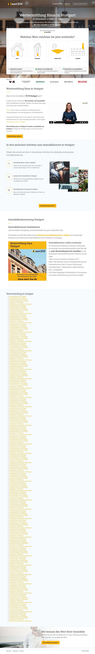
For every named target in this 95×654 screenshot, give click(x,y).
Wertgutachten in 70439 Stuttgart (16, 526)
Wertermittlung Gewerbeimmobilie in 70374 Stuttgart (20, 481)
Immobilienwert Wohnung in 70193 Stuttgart (18, 413)
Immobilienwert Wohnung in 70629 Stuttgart (18, 618)
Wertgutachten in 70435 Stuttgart (16, 507)
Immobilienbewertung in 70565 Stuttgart (17, 557)
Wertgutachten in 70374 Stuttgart (16, 479)
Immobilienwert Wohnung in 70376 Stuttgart (18, 487)
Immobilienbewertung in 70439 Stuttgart (17, 520)
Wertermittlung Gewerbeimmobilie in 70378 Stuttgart (20, 500)
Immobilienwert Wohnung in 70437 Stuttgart (18, 515)
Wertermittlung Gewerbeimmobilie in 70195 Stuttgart (20, 425)
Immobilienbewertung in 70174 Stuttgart (17, 305)
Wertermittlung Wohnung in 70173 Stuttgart (18, 299)
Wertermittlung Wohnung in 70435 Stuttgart (18, 504)
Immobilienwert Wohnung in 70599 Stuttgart (18, 599)
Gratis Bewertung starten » (50, 642)
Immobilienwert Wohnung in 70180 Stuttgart (18, 338)
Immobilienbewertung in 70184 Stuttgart (17, 352)
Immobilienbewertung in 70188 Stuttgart (17, 371)
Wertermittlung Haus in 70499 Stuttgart (17, 540)
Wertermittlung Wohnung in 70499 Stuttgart (18, 542)
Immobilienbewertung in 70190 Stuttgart (17, 380)
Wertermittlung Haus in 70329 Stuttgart (17, 456)
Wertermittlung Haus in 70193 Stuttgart (17, 409)
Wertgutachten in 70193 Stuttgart (16, 414)
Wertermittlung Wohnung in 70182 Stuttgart (18, 346)
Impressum (8, 651)
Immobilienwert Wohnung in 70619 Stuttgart (18, 608)
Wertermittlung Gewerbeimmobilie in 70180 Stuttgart (20, 341)
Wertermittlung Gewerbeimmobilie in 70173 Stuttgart (20, 304)
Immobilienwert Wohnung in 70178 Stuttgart (18, 329)
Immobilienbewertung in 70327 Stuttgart (17, 445)
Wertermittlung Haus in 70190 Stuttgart (17, 381)
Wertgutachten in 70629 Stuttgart (16, 619)
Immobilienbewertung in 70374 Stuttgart (17, 473)
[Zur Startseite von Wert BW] (15, 4)
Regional (67, 4)
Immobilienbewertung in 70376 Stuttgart (17, 482)
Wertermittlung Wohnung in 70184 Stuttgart (18, 355)
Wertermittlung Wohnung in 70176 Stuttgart (18, 318)
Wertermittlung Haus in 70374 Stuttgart (17, 475)
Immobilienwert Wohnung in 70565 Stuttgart (18, 562)
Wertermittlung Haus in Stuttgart (15, 122)
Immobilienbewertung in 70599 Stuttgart (17, 594)
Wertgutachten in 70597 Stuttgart (16, 591)
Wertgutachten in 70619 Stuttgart (16, 610)
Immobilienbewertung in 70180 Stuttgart (17, 333)
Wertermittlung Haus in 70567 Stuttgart (17, 568)
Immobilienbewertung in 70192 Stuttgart (17, 399)
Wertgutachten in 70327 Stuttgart (16, 451)
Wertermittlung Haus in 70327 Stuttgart (17, 447)
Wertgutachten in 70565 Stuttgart (16, 563)
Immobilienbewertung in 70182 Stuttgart (17, 343)
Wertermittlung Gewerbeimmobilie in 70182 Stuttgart (20, 350)
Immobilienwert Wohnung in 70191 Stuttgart (18, 394)
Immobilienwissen (57, 4)
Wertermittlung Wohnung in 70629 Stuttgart (18, 616)
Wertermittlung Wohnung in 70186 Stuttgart (18, 364)
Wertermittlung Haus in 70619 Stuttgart (17, 605)
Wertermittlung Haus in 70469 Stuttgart (17, 531)
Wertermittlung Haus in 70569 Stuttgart (17, 577)
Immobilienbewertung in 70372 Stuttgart (17, 464)
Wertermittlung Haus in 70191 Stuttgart (17, 391)
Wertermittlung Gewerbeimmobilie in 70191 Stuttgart (20, 397)
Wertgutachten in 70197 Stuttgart (16, 433)
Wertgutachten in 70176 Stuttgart (16, 321)
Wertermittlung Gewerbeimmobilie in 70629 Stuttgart (20, 621)
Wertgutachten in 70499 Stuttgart (16, 545)
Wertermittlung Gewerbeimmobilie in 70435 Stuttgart (20, 509)
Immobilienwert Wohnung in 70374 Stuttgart (18, 478)
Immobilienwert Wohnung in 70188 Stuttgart (18, 375)
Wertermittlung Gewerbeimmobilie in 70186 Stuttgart (20, 369)
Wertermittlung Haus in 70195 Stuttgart (17, 419)
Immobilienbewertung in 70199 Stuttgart (17, 436)
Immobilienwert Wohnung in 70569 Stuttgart (18, 580)
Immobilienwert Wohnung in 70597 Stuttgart (18, 590)
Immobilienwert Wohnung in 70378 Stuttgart (18, 496)
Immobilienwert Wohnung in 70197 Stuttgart (18, 431)
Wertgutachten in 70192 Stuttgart (16, 405)
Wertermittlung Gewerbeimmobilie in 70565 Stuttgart (20, 565)
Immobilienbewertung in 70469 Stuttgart (17, 529)
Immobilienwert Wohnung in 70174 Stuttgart (18, 310)
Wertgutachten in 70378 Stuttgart (16, 498)
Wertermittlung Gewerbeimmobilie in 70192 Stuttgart (20, 406)
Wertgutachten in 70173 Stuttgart (16, 302)
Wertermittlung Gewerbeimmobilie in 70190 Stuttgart (20, 388)
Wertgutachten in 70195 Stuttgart (16, 423)
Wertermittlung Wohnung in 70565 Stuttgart (18, 560)
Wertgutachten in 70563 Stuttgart (16, 554)
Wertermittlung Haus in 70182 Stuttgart (17, 344)
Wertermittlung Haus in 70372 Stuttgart (17, 465)
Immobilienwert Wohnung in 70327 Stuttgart (18, 450)
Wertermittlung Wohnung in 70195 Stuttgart (18, 420)
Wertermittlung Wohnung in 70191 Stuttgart (18, 392)
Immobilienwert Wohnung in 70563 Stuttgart (18, 552)
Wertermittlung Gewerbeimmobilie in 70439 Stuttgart (20, 528)
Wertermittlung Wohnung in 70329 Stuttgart (18, 458)
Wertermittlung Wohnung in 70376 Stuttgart (18, 486)
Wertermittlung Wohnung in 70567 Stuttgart (18, 569)
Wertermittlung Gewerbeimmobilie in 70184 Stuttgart (20, 360)
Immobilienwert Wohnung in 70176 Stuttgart (18, 319)
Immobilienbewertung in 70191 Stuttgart (17, 389)
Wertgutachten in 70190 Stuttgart (16, 386)
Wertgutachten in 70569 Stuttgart (16, 582)
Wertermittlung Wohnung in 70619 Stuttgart (18, 607)
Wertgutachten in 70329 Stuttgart (16, 461)
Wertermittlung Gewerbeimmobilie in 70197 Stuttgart (20, 434)
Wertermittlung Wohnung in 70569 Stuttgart (18, 579)
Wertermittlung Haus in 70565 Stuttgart (17, 559)
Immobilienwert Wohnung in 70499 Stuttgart (18, 543)
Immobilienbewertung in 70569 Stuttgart (17, 576)
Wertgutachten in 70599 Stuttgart (16, 601)
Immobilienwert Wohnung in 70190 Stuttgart (18, 385)
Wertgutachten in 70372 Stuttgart (16, 470)
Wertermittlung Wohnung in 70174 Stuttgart (18, 308)
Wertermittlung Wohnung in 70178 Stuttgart (18, 327)
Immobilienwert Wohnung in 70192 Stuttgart (18, 403)
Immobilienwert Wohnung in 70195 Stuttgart (18, 422)
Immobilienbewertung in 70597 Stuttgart (17, 585)
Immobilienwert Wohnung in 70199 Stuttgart (18, 441)
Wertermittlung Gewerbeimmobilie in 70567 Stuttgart (20, 574)
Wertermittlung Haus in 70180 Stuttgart (17, 335)
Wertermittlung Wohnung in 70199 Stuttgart (18, 439)
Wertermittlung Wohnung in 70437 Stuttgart (18, 514)
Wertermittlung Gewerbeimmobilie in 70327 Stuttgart (20, 453)
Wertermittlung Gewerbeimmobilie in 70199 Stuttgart (20, 444)
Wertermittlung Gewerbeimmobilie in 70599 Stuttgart (20, 602)
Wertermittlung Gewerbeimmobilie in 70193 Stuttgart (20, 416)
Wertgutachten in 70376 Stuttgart (16, 489)
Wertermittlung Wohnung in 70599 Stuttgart (18, 597)
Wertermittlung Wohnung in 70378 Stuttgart (18, 495)
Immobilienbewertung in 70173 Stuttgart (17, 296)
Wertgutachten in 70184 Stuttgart (16, 358)
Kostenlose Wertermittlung (80, 4)
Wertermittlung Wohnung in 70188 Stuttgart (18, 374)
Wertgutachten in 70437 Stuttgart (16, 517)
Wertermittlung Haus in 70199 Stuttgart (17, 437)
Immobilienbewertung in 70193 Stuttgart (17, 408)
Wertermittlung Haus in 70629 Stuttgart (17, 615)
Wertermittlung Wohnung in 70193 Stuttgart (18, 411)
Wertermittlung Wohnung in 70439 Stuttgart (18, 523)
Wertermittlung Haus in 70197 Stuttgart (17, 428)
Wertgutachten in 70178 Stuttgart (16, 330)
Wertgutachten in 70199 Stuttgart (16, 442)
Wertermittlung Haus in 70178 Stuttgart (17, 326)
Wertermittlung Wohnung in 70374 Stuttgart (18, 476)
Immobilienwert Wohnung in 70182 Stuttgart (18, 347)
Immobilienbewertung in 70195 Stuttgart (17, 417)
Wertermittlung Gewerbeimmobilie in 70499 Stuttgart (20, 546)
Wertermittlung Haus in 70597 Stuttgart (17, 587)
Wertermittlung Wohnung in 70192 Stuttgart (18, 402)
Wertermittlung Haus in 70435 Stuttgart (17, 503)
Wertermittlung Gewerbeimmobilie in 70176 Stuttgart (20, 322)
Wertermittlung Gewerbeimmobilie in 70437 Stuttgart (20, 518)
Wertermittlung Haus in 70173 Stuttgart (17, 298)
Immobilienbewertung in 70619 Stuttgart (17, 604)
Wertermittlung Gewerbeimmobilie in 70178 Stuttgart (20, 332)
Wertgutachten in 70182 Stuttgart (16, 349)
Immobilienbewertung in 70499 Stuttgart (17, 538)
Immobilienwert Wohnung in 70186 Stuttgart (18, 366)
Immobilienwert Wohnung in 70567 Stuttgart (18, 571)
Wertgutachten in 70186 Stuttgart (16, 368)
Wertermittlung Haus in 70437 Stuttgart (17, 512)
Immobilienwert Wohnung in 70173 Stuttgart (18, 301)
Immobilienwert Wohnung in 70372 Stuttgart (18, 468)
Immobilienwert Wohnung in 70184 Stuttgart (18, 357)
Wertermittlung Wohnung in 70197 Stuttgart (18, 430)
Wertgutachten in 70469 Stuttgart (16, 535)
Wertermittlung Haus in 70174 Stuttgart (17, 307)
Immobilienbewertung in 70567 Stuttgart (17, 566)
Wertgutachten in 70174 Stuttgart (16, 312)
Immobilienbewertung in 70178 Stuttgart (17, 324)
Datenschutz (15, 651)
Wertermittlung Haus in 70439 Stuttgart (17, 521)
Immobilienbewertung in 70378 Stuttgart (17, 492)
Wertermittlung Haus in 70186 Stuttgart (17, 363)
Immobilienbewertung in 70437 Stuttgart (17, 510)
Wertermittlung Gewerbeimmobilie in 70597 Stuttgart (20, 593)
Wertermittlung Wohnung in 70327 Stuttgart (18, 448)
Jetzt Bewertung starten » (47, 206)
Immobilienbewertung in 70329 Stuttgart (17, 455)
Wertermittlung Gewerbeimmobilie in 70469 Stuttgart (20, 537)
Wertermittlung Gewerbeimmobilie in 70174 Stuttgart (20, 313)
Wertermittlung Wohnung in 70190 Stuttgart (18, 383)
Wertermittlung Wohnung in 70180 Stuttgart (18, 336)
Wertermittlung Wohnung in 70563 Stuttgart (18, 551)
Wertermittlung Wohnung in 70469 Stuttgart (18, 532)
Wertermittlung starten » (14, 136)
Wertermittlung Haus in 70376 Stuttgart (17, 484)
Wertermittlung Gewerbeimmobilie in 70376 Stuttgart (20, 490)
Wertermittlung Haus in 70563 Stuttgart (17, 549)
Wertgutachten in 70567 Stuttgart (16, 573)
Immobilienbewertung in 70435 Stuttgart (17, 501)
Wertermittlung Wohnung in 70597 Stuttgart (18, 588)
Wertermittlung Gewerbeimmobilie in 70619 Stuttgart (20, 611)
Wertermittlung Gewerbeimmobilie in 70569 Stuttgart (20, 583)
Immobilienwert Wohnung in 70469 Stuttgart (18, 534)
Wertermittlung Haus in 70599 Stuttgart (17, 596)
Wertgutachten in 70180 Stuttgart (16, 340)
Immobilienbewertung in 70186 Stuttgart (17, 361)
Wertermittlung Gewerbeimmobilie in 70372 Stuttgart (20, 472)
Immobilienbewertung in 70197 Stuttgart (17, 427)
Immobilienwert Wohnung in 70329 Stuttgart (18, 459)
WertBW (8, 110)
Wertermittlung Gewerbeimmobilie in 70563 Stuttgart (20, 555)
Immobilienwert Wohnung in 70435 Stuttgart (18, 506)
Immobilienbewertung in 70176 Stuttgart (17, 315)
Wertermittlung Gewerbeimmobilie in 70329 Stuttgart (20, 462)
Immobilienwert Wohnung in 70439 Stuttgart (18, 524)
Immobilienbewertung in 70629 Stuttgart (17, 613)
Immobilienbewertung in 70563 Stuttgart (17, 548)
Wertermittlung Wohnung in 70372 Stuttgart (18, 467)
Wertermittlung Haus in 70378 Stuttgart (17, 493)
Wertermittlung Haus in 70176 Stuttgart (17, 316)
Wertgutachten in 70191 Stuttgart (16, 395)
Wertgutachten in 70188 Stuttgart (16, 377)
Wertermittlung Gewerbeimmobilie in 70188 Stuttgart (20, 378)
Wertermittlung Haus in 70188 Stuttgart (17, 372)
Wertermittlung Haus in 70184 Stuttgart (17, 354)
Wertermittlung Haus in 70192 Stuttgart (17, 400)
